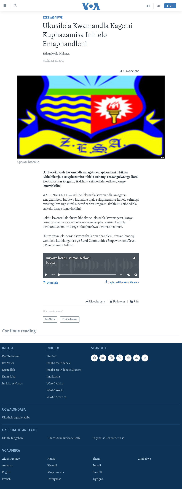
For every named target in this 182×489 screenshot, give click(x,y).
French (6, 479)
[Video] (148, 6)
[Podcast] (128, 358)
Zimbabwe (144, 458)
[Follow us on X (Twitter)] (119, 358)
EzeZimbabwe (53, 17)
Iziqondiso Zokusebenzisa (108, 438)
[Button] (130, 71)
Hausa (51, 458)
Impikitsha (53, 377)
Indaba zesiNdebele (59, 363)
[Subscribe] (136, 358)
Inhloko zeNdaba (12, 383)
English (6, 472)
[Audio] (159, 6)
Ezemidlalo (8, 370)
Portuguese (54, 479)
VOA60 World (55, 390)
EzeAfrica (8, 363)
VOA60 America (56, 397)
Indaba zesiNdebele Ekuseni (64, 370)
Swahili (97, 472)
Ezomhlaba (8, 377)
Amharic (7, 465)
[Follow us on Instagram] (111, 358)
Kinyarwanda (55, 472)
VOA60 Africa (55, 383)
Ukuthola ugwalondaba (16, 417)
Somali (97, 465)
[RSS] (144, 358)
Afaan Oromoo (11, 458)
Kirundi (52, 465)
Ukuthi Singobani (13, 438)
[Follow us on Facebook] (94, 358)
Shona (96, 458)
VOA (52, 263)
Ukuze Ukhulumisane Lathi (64, 438)
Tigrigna (98, 479)
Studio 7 (51, 356)
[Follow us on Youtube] (102, 358)
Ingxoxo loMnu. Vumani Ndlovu (68, 258)
